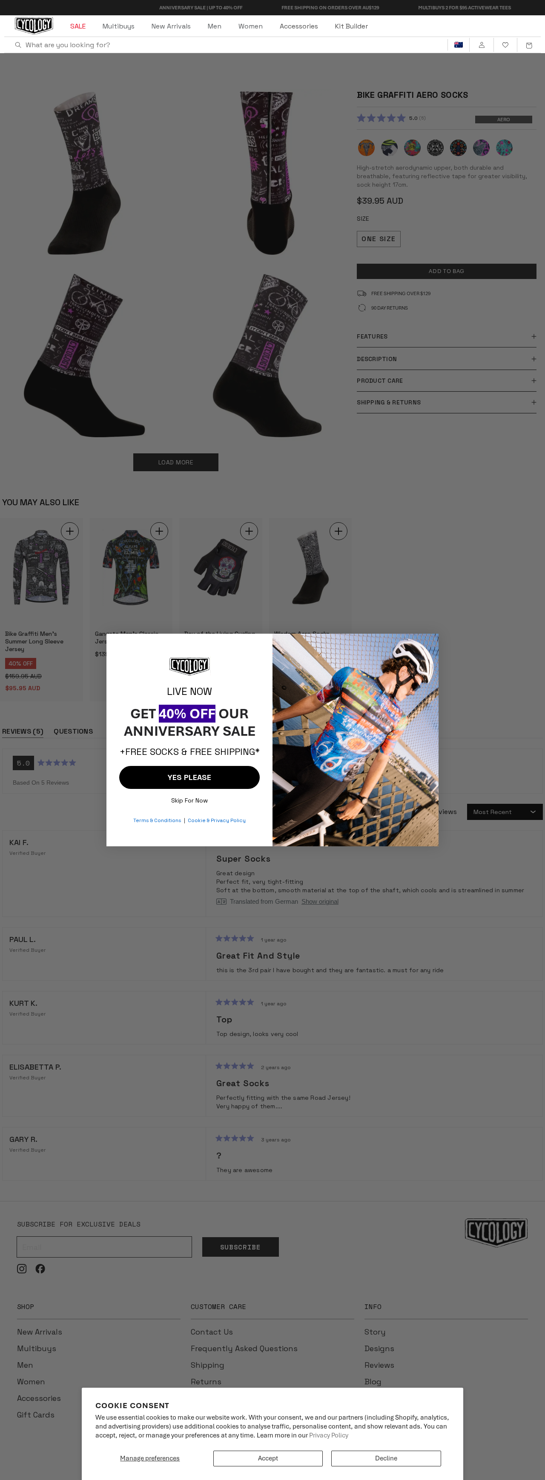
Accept (268, 1458)
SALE (78, 26)
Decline (386, 1458)
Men (214, 26)
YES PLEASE (189, 777)
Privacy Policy (328, 1435)
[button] (529, 45)
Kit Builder (351, 26)
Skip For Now (189, 798)
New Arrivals (171, 26)
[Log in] (481, 45)
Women (250, 26)
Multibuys (119, 26)
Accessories (299, 26)
